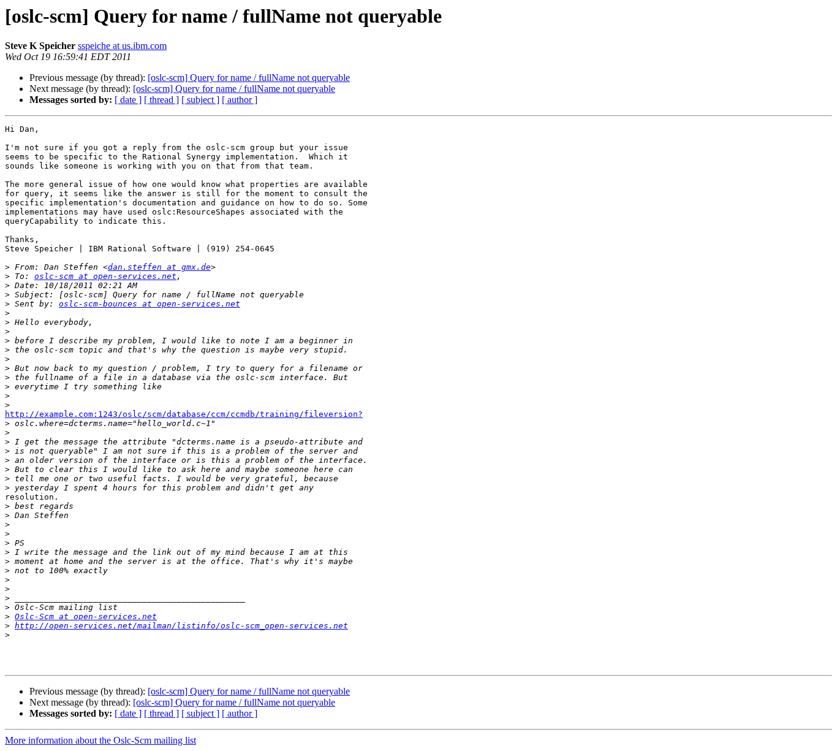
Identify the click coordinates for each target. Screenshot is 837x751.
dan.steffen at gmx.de (159, 267)
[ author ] (239, 99)
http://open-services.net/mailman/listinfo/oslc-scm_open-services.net (181, 625)
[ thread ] (161, 99)
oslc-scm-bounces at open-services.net (149, 303)
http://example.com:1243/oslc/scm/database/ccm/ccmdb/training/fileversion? (184, 414)
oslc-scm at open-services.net (105, 276)
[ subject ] (200, 99)
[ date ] (128, 99)
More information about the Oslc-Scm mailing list (100, 740)
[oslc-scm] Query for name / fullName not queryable (249, 77)
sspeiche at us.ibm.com (122, 45)
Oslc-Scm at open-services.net (86, 616)
